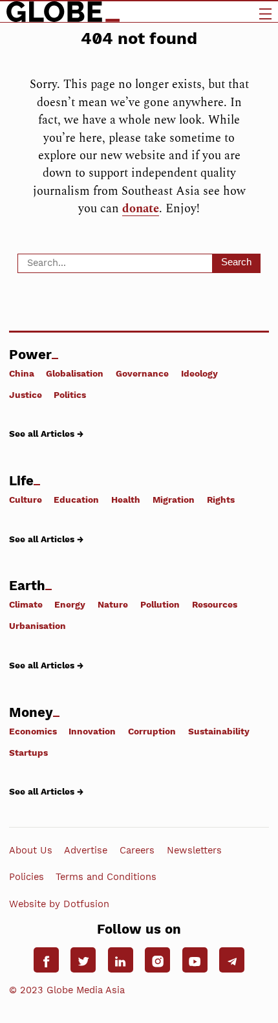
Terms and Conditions (106, 877)
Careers (137, 850)
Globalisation (74, 373)
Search (236, 262)
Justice (25, 395)
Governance (142, 373)
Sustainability (219, 731)
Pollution (160, 604)
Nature (113, 604)
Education (76, 499)
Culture (25, 499)
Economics (33, 731)
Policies (26, 877)
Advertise (85, 850)
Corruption (152, 731)
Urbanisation (37, 626)
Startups (28, 752)
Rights (221, 499)
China (21, 373)
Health (125, 499)
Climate (26, 604)
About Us (30, 850)
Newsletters (194, 850)
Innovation (92, 731)
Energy (69, 604)
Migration (174, 499)
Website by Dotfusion (59, 903)
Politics (70, 395)
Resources (214, 604)
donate (140, 208)
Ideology (199, 373)
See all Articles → (46, 433)
